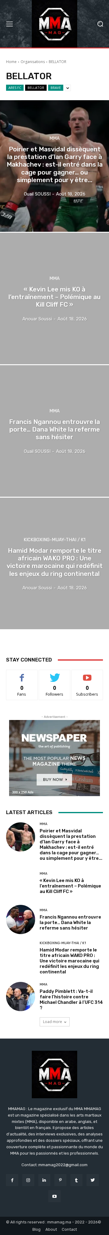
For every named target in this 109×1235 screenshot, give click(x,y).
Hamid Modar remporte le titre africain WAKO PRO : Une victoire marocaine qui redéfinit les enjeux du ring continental (69, 961)
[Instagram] (28, 1180)
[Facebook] (12, 1180)
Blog (36, 1229)
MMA (54, 138)
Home (11, 61)
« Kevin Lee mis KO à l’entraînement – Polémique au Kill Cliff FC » (70, 886)
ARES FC (14, 87)
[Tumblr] (76, 1180)
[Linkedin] (44, 1180)
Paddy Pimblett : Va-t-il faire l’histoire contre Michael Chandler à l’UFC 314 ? (71, 1000)
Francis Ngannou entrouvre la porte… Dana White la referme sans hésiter (70, 922)
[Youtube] (54, 1196)
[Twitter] (92, 1180)
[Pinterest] (60, 1180)
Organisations (33, 61)
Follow (55, 674)
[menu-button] (9, 24)
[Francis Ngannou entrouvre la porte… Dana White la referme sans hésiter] (54, 431)
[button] (100, 24)
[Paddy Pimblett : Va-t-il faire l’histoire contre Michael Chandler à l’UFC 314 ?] (20, 996)
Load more (52, 1021)
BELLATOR (36, 87)
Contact (69, 1229)
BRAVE (56, 87)
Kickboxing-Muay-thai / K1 (54, 540)
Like (21, 674)
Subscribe (87, 674)
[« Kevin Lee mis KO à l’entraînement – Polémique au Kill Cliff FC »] (54, 298)
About (51, 1229)
